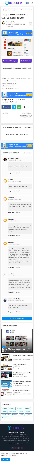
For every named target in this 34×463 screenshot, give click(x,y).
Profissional (14, 9)
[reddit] (22, 448)
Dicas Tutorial (12, 411)
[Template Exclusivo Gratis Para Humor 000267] (6, 384)
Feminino (14, 414)
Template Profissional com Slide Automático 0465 (22, 373)
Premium (5, 102)
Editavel (21, 411)
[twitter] (12, 448)
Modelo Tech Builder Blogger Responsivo (21, 391)
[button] (27, 3)
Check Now (12, 455)
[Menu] (2, 3)
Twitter (14, 107)
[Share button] (24, 107)
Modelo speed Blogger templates (23, 355)
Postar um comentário (17, 318)
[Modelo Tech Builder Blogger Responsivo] (6, 392)
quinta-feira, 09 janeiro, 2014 (14, 160)
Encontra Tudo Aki (14, 299)
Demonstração (11, 60)
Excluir (18, 173)
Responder (11, 173)
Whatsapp (19, 107)
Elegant (28, 411)
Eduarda (10, 180)
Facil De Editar (20, 99)
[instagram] (18, 448)
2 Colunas (11, 99)
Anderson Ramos (13, 158)
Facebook (7, 107)
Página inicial (5, 9)
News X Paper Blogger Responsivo (19, 365)
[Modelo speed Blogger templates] (6, 358)
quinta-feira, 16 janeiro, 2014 (14, 221)
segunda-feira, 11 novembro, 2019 (16, 300)
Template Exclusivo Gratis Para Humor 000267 (22, 382)
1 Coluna (4, 408)
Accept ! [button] (5, 459)
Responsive (5, 418)
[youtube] (15, 448)
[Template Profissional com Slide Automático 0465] (6, 375)
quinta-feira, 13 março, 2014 (14, 244)
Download (27, 60)
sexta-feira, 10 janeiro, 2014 (14, 181)
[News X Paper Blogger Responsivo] (6, 366)
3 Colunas (19, 408)
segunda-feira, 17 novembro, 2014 (16, 275)
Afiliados (27, 408)
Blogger (4, 411)
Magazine (28, 414)
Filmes (21, 414)
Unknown (11, 198)
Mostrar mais (28, 127)
